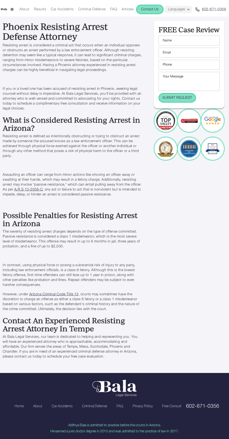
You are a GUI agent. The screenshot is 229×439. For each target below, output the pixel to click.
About (24, 9)
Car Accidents (62, 9)
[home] (3, 9)
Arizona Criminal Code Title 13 (53, 294)
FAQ (113, 9)
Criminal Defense (92, 9)
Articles (128, 9)
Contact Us (150, 9)
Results (40, 9)
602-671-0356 (202, 406)
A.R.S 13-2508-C (28, 189)
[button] (178, 9)
